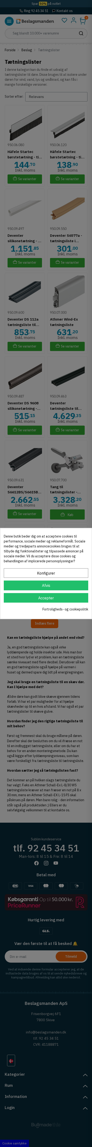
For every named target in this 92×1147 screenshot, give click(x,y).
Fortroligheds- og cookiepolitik (65, 609)
